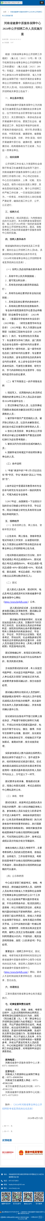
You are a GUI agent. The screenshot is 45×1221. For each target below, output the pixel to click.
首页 (4, 12)
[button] (42, 2)
